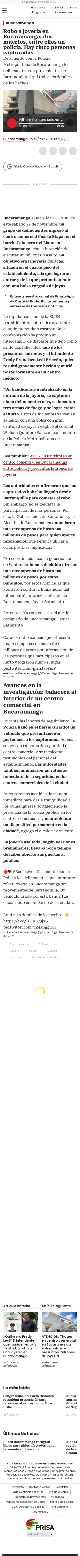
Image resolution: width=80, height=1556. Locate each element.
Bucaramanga (20, 23)
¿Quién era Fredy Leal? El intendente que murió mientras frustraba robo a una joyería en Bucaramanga (19, 1346)
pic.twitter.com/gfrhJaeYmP (29, 668)
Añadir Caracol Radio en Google (36, 166)
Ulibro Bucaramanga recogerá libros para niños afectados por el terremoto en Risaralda (29, 1445)
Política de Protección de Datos (25, 1502)
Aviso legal (58, 1497)
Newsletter (62, 1487)
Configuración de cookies (28, 1506)
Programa (38, 12)
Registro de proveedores (30, 1497)
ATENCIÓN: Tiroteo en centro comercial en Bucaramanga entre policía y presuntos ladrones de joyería (59, 1346)
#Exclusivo (23, 871)
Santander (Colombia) (45, 957)
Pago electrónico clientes (27, 1492)
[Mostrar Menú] (4, 10)
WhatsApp (73, 151)
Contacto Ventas (39, 1487)
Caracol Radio (20, 10)
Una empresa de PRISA (40, 1524)
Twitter (53, 151)
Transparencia (58, 1506)
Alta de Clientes (58, 1492)
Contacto (18, 1487)
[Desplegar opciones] (69, 123)
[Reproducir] (12, 123)
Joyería (14, 951)
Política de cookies (62, 1502)
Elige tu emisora (64, 12)
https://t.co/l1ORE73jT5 (25, 921)
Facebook (43, 151)
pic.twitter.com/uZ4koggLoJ (29, 927)
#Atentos (11, 613)
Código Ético (40, 1511)
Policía (33, 951)
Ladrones (16, 957)
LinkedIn (63, 151)
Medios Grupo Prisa (40, 1534)
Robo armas (47, 944)
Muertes (52, 951)
